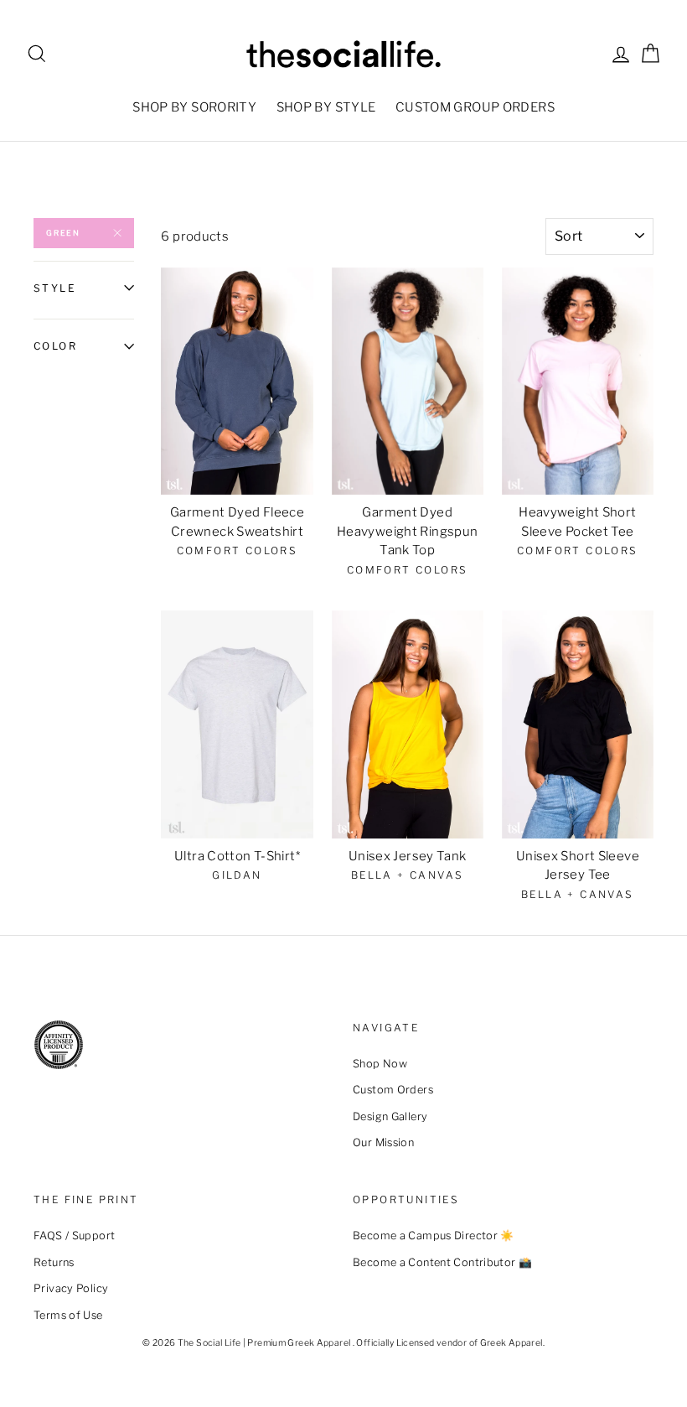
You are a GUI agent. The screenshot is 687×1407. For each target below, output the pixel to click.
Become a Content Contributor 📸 (442, 1262)
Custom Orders (393, 1089)
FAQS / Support (74, 1235)
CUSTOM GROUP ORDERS (475, 107)
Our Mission (383, 1142)
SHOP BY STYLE (326, 107)
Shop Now (380, 1063)
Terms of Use (68, 1315)
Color (55, 346)
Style (55, 288)
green (63, 232)
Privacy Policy (71, 1288)
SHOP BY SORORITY (194, 107)
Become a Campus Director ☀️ (433, 1235)
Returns (54, 1262)
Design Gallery (390, 1116)
